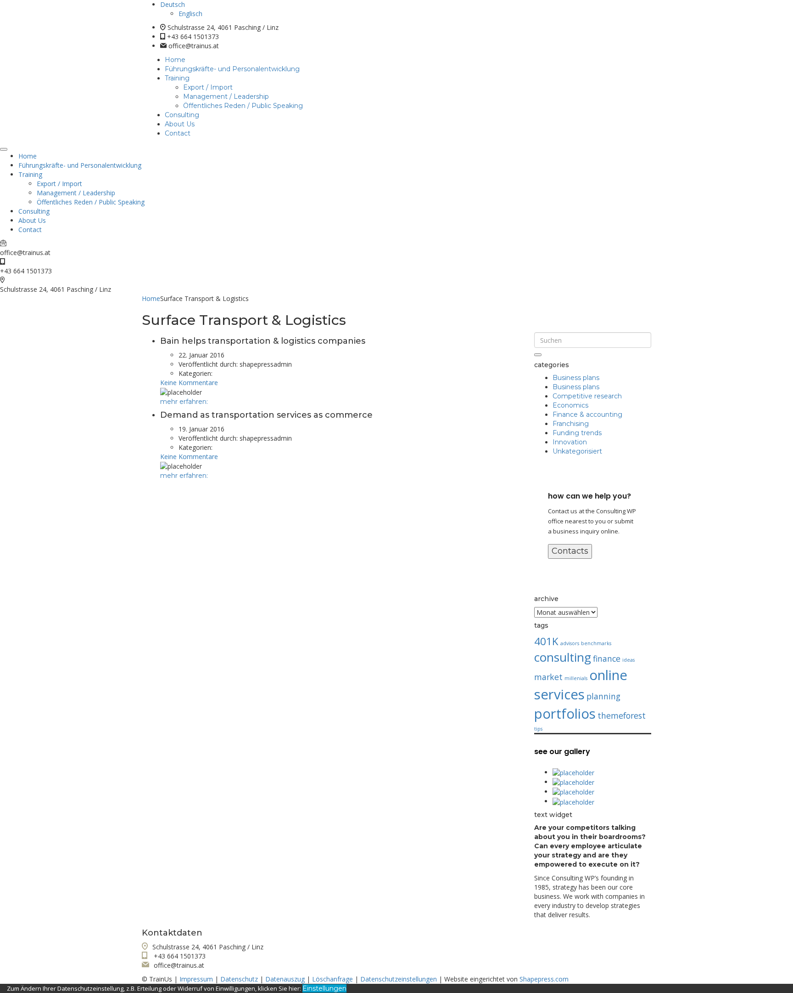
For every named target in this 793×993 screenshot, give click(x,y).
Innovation (570, 442)
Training (177, 78)
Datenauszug (285, 979)
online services (580, 685)
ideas (628, 660)
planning (603, 696)
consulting (562, 657)
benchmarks (596, 643)
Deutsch (172, 4)
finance (606, 658)
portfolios (565, 713)
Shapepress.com (544, 979)
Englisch (190, 13)
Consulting (182, 115)
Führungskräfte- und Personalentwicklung (232, 69)
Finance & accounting (587, 414)
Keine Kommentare (189, 382)
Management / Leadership (226, 96)
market (548, 676)
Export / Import (208, 87)
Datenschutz (239, 979)
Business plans (576, 378)
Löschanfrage (332, 979)
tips (538, 729)
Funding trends (577, 433)
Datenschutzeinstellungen (398, 979)
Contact (177, 133)
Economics (570, 405)
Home (175, 60)
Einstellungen (324, 988)
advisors (569, 643)
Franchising (571, 424)
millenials (575, 678)
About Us (180, 124)
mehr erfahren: (184, 401)
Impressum (196, 979)
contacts (570, 551)
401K (546, 641)
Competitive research (587, 396)
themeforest (622, 715)
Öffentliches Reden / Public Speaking (243, 106)
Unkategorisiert (577, 451)
